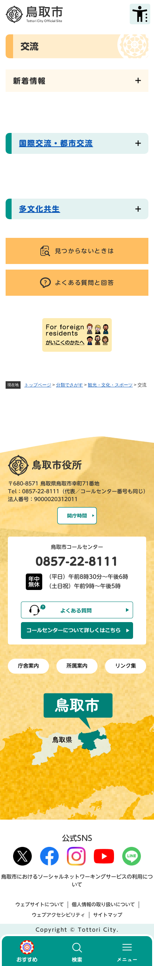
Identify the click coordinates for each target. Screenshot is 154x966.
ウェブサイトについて (39, 904)
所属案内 (77, 665)
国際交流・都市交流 (56, 143)
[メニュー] (127, 951)
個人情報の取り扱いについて (103, 904)
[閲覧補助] (140, 14)
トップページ (37, 385)
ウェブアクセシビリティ (58, 915)
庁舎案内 (28, 665)
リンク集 (125, 665)
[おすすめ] (27, 951)
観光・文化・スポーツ (110, 385)
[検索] (77, 951)
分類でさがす (69, 385)
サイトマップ (107, 915)
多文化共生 (39, 208)
